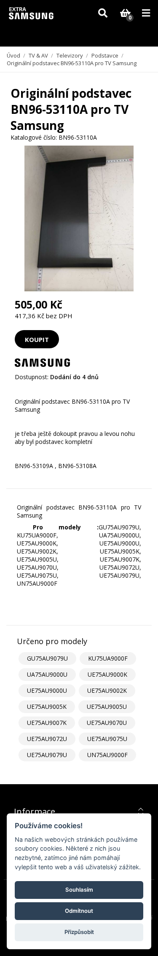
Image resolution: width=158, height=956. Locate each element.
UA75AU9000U (47, 674)
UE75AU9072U (47, 739)
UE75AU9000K (107, 674)
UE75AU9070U (107, 723)
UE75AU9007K (47, 723)
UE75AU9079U (47, 755)
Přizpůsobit (79, 931)
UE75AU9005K (47, 707)
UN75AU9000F (107, 755)
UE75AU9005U (107, 707)
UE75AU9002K (107, 690)
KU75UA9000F (108, 658)
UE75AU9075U (107, 739)
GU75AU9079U (47, 658)
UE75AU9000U (47, 690)
